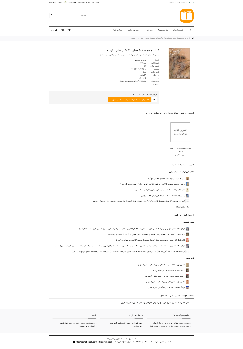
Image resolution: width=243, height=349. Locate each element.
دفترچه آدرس (137, 326)
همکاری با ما (117, 30)
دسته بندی (149, 30)
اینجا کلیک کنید (66, 323)
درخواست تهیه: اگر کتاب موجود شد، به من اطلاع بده (128, 99)
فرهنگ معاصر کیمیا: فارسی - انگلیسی (171, 287)
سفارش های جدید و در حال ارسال (165, 323)
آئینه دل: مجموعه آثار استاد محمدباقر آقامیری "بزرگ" (166, 201)
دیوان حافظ (181, 228)
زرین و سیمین (140, 60)
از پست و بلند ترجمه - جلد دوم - (173, 270)
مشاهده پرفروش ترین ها (129, 81)
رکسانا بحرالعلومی (127, 54)
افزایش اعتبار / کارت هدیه (67, 2)
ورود (52, 30)
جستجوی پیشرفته (133, 30)
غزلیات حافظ (180, 251)
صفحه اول (132, 338)
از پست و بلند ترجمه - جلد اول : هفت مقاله (169, 276)
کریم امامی (143, 54)
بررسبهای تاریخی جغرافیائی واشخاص (151, 302)
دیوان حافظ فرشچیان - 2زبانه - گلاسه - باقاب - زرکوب (166, 245)
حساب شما (95, 2)
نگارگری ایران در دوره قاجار (175, 178)
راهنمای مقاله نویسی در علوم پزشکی (180, 150)
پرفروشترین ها (163, 30)
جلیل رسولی (110, 54)
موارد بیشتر (185, 206)
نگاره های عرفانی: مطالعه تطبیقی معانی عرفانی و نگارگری (164, 189)
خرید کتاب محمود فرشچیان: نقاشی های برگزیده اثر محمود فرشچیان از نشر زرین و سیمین (160, 38)
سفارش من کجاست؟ (83, 2)
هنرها (182, 302)
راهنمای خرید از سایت (87, 326)
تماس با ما (52, 2)
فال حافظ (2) (180, 240)
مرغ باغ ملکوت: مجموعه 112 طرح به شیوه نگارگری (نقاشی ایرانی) (161, 184)
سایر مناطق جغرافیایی (129, 302)
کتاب (187, 302)
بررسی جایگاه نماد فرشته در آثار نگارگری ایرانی (168, 195)
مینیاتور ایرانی (174, 171)
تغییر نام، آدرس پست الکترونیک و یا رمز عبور (126, 323)
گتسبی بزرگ (180, 264)
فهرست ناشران (178, 30)
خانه (189, 30)
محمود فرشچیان (153, 54)
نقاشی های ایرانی (188, 171)
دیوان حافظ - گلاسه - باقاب (175, 234)
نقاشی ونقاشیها (172, 302)
